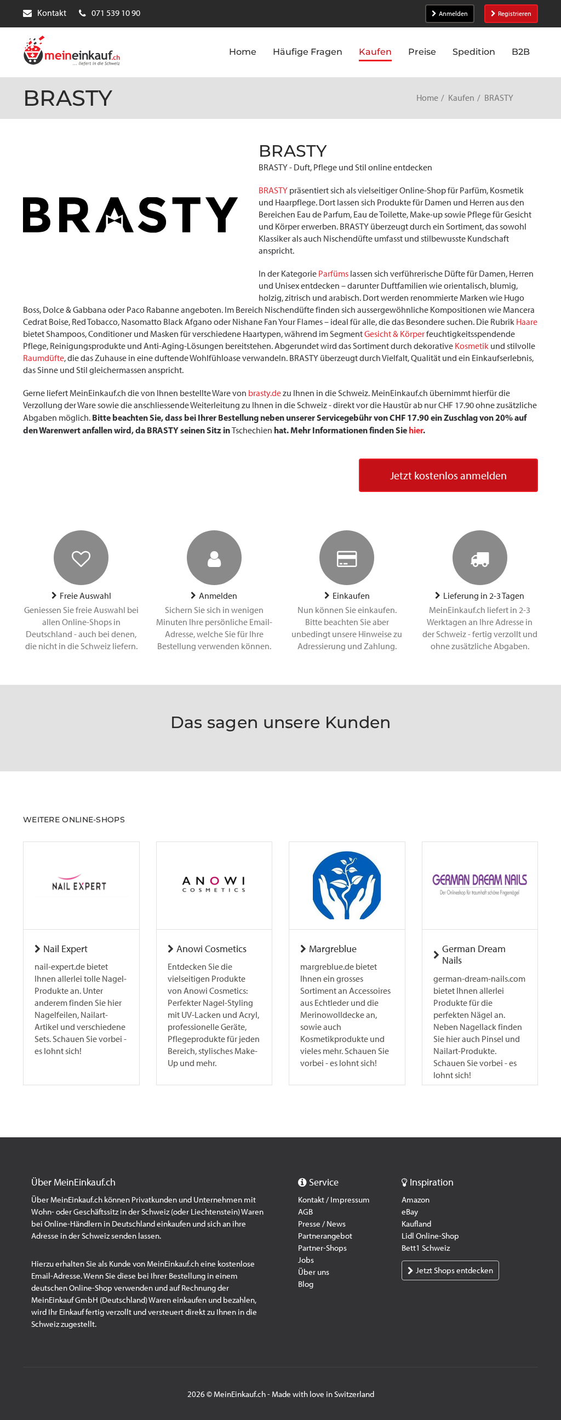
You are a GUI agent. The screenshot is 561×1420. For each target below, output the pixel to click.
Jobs (306, 1260)
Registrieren (514, 14)
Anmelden (453, 14)
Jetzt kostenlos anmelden (448, 475)
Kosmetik (472, 346)
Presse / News (322, 1224)
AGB (305, 1212)
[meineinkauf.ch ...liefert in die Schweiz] (72, 51)
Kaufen (461, 98)
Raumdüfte (43, 358)
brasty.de (264, 393)
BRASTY (273, 190)
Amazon (416, 1200)
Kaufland (416, 1224)
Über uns (313, 1272)
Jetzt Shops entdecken (454, 1270)
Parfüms (333, 273)
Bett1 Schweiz (426, 1248)
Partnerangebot (325, 1236)
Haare (526, 322)
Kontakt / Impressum (334, 1200)
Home (427, 98)
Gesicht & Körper (394, 334)
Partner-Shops (322, 1248)
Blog (305, 1284)
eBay (410, 1212)
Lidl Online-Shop (430, 1236)
